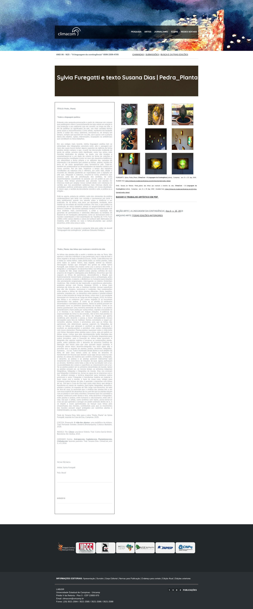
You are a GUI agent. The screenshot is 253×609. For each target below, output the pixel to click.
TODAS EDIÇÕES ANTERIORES (147, 215)
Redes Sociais (189, 32)
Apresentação (89, 578)
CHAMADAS (138, 54)
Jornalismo (161, 32)
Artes (147, 32)
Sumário (100, 578)
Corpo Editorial (111, 578)
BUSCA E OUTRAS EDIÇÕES (174, 54)
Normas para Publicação (129, 578)
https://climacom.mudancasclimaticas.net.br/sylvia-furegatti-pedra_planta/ (148, 181)
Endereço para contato (151, 578)
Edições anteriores (183, 578)
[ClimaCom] (68, 37)
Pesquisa (136, 32)
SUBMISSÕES (152, 54)
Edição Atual (167, 578)
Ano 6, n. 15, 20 (173, 211)
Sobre (174, 32)
